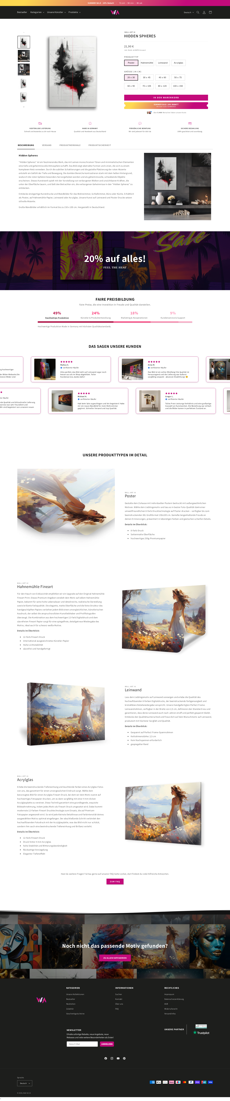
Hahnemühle (147, 63)
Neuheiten (70, 1004)
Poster (131, 63)
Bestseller (70, 999)
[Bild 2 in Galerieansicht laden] (24, 56)
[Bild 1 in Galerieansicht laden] (24, 42)
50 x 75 (178, 77)
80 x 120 (162, 86)
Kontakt (118, 999)
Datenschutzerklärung (174, 999)
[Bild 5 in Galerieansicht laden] (24, 97)
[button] (37, 12)
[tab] (26, 145)
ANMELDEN (107, 1044)
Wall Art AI (129, 32)
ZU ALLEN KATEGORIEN (115, 958)
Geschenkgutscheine (75, 1013)
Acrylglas (178, 63)
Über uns (119, 1004)
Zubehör (70, 1008)
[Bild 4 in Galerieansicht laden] (24, 83)
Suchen (118, 994)
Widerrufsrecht (171, 1008)
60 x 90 (131, 86)
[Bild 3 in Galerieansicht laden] (24, 69)
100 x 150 (178, 86)
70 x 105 (147, 86)
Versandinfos (170, 1013)
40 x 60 (162, 77)
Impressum (169, 994)
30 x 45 (146, 77)
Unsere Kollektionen (75, 994)
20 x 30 (131, 77)
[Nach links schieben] (24, 32)
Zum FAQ (115, 881)
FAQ (117, 1008)
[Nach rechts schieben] (24, 107)
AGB (166, 1004)
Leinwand (162, 63)
